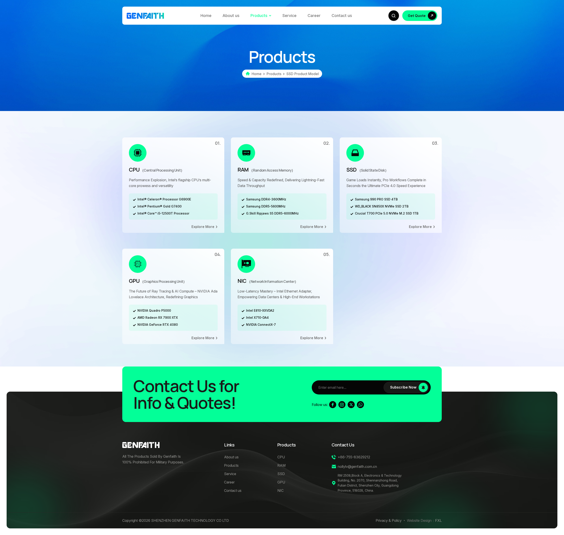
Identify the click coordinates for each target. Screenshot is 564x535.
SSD (367, 169)
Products (258, 15)
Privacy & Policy (389, 520)
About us (231, 15)
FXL (438, 520)
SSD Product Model (302, 74)
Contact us (342, 15)
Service (289, 15)
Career (314, 15)
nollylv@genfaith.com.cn (357, 466)
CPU (156, 169)
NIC (267, 280)
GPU (157, 280)
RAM (266, 169)
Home (206, 15)
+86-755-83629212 (354, 457)
